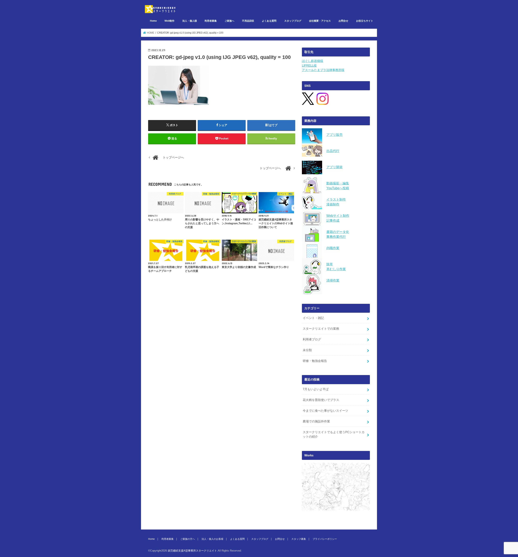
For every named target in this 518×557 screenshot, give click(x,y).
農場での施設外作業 (316, 421)
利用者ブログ (312, 339)
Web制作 (169, 20)
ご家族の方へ (187, 539)
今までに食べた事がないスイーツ (325, 410)
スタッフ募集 (298, 539)
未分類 (307, 350)
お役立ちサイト (364, 20)
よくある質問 (269, 20)
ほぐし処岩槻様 (312, 61)
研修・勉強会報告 (315, 360)
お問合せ (343, 20)
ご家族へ (229, 20)
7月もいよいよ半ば (316, 389)
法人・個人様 (189, 20)
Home (153, 20)
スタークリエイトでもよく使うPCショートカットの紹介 (334, 434)
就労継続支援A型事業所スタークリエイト (192, 550)
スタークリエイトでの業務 (321, 328)
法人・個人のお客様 (212, 539)
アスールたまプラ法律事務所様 (323, 70)
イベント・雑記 (313, 318)
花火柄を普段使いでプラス (321, 400)
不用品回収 (248, 20)
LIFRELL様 (309, 65)
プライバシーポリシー (325, 539)
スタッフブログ (292, 20)
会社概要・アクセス (320, 20)
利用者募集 (211, 20)
